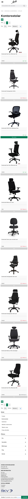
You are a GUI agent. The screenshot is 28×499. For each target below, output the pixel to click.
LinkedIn (3, 486)
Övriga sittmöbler (5, 430)
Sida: (2, 22)
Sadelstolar (4, 421)
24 (5, 26)
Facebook (3, 485)
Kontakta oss (4, 473)
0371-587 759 (4, 466)
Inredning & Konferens (10, 11)
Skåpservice (3, 475)
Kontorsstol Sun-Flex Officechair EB (9, 165)
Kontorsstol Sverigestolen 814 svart (9, 276)
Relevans (15, 26)
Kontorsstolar (5, 419)
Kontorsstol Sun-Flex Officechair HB (9, 54)
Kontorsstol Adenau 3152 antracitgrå (9, 350)
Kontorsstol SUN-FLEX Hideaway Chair (10, 128)
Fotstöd (3, 416)
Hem (2, 11)
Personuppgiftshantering (6, 481)
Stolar (20, 11)
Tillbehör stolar (5, 427)
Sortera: (9, 26)
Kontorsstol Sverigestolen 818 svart (9, 313)
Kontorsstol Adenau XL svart (8, 202)
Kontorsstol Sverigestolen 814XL (9, 91)
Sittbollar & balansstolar (7, 424)
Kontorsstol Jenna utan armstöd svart (10, 239)
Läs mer (19, 497)
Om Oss (3, 472)
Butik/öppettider (4, 476)
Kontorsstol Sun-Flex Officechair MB (9, 387)
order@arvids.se (4, 468)
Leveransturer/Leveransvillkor (7, 478)
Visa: (2, 26)
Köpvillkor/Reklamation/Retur (7, 479)
